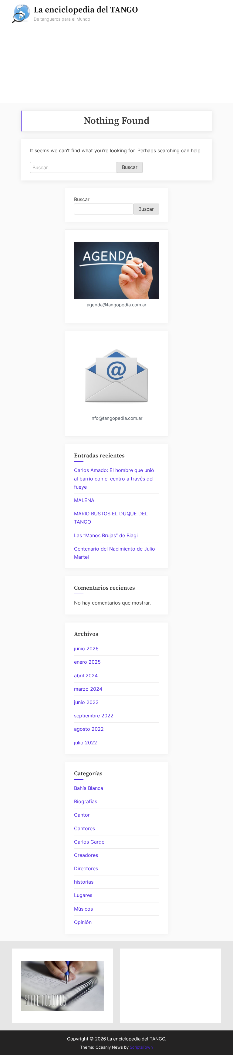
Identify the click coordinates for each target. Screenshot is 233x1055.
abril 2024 (86, 675)
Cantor (82, 815)
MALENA (84, 500)
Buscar (81, 199)
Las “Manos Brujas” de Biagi (106, 535)
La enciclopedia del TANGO (86, 10)
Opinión (83, 922)
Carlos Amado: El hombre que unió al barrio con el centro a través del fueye (114, 478)
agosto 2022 (89, 729)
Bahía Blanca (88, 788)
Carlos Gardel (90, 842)
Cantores (84, 828)
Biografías (85, 801)
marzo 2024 (88, 689)
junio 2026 (86, 648)
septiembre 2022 (93, 716)
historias (83, 882)
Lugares (83, 895)
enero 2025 (87, 662)
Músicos (83, 909)
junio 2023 (86, 702)
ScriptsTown (141, 1047)
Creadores (86, 855)
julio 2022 (85, 743)
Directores (86, 868)
